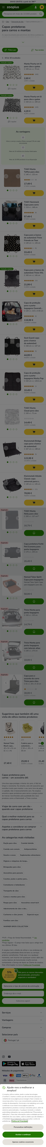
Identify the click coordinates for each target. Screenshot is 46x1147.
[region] (23, 1115)
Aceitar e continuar (23, 1134)
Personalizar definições (23, 1127)
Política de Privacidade (20, 1121)
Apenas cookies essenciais (23, 1142)
